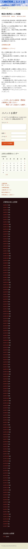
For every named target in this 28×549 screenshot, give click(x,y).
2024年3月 (5, 275)
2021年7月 (5, 352)
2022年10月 (6, 316)
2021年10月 (6, 345)
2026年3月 (5, 217)
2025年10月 (6, 229)
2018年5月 (5, 444)
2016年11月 (6, 487)
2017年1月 (5, 482)
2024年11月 (6, 255)
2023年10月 (6, 287)
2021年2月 (5, 364)
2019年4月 (5, 417)
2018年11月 (6, 429)
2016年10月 (6, 490)
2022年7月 (5, 323)
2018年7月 (5, 439)
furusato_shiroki (22, 16)
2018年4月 (5, 446)
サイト (3, 140)
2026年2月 (5, 219)
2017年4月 (5, 475)
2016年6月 (5, 499)
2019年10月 (6, 403)
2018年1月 (5, 453)
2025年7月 (5, 236)
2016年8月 (5, 494)
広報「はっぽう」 (6, 185)
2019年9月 (5, 405)
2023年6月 (5, 296)
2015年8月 (5, 523)
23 (24, 168)
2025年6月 (5, 239)
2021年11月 (6, 342)
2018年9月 (5, 434)
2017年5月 (5, 473)
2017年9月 (5, 463)
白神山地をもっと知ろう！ (8, 194)
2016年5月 (5, 502)
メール (4, 136)
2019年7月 (5, 410)
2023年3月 (5, 304)
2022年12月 (6, 311)
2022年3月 (5, 333)
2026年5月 (5, 212)
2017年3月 (5, 478)
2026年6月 (5, 210)
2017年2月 (5, 480)
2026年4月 (5, 214)
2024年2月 (5, 277)
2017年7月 (5, 468)
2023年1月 (5, 309)
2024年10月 (6, 258)
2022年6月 (5, 325)
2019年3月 (5, 420)
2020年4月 (5, 388)
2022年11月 (6, 313)
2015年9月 (5, 521)
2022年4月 (5, 330)
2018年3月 (5, 449)
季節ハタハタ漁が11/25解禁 (16, 105)
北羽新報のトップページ (8, 48)
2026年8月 (5, 205)
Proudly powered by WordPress (9, 546)
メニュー (4, 8)
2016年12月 (6, 485)
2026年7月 (5, 207)
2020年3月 (5, 391)
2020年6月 (5, 383)
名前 (4, 133)
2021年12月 (6, 340)
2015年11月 (6, 516)
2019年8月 (5, 408)
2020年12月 (6, 369)
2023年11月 (6, 284)
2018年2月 (5, 451)
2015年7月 (5, 526)
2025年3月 (5, 246)
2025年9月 (5, 231)
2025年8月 (5, 234)
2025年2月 (5, 248)
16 (24, 165)
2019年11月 (6, 400)
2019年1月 (5, 424)
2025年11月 (6, 226)
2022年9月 (5, 318)
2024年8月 (5, 263)
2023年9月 (5, 289)
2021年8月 (5, 350)
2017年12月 (6, 456)
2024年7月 (5, 265)
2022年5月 (5, 328)
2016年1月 (5, 511)
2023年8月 (5, 292)
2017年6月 (5, 470)
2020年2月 (5, 393)
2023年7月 (5, 294)
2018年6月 (5, 441)
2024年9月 (5, 260)
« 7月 (6, 174)
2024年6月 (5, 268)
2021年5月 (5, 357)
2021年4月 (5, 359)
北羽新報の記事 (6, 44)
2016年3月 (5, 507)
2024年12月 (6, 253)
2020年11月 (6, 371)
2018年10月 (6, 432)
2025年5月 (5, 241)
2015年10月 (6, 519)
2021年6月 (5, 354)
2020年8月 (5, 379)
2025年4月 (5, 243)
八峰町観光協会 (5, 187)
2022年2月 (5, 335)
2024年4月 (5, 272)
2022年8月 (5, 321)
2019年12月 (6, 398)
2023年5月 (5, 299)
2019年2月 (5, 422)
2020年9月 (5, 376)
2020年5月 (5, 386)
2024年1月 (5, 280)
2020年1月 (5, 395)
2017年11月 (6, 458)
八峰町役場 (4, 183)
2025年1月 (5, 251)
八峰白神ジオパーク (6, 190)
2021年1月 (5, 367)
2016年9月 (5, 492)
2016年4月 (5, 504)
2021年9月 (5, 347)
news (14, 16)
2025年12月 (6, 224)
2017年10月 (6, 461)
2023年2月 (5, 306)
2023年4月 (5, 301)
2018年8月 (5, 437)
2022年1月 (5, 338)
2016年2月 (5, 509)
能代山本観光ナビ (6, 192)
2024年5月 (5, 270)
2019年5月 (5, 415)
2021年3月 (5, 362)
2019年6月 (5, 412)
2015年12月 (6, 514)
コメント (5, 122)
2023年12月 (6, 282)
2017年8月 (5, 466)
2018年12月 (6, 427)
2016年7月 (5, 497)
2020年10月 (6, 374)
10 (3, 165)
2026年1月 (5, 222)
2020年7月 (5, 381)
